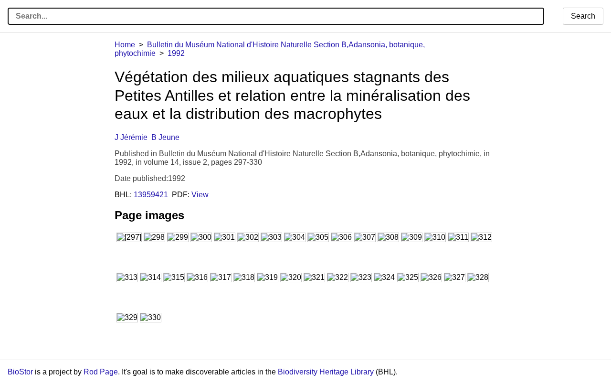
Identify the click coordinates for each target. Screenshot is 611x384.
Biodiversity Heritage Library (326, 372)
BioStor (20, 372)
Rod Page (101, 372)
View (200, 195)
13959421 (151, 195)
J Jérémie (131, 137)
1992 (176, 53)
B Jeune (165, 137)
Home (125, 45)
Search (583, 16)
